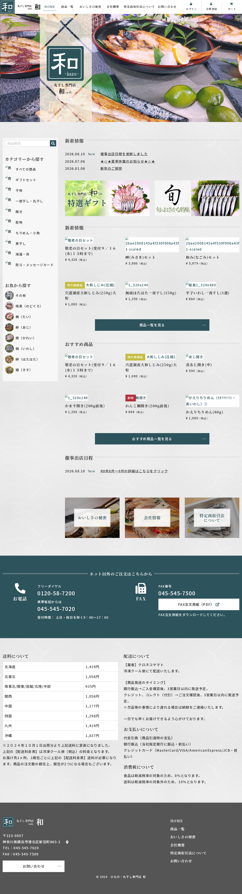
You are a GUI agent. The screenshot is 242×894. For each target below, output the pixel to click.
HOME (49, 7)
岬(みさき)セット (140, 257)
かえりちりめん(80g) (204, 412)
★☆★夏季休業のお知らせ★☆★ (127, 161)
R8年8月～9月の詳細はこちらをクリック (134, 471)
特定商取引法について (139, 7)
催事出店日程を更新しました (124, 153)
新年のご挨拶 (111, 168)
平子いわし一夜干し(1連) (208, 292)
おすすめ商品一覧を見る (152, 438)
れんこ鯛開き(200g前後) (147, 405)
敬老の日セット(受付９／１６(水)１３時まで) (90, 251)
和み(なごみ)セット (203, 257)
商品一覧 (67, 7)
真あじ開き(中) (199, 364)
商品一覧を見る (152, 324)
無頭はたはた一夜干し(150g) (151, 292)
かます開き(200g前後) (85, 405)
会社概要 (113, 7)
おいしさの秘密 (90, 7)
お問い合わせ (167, 7)
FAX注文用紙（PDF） (196, 604)
